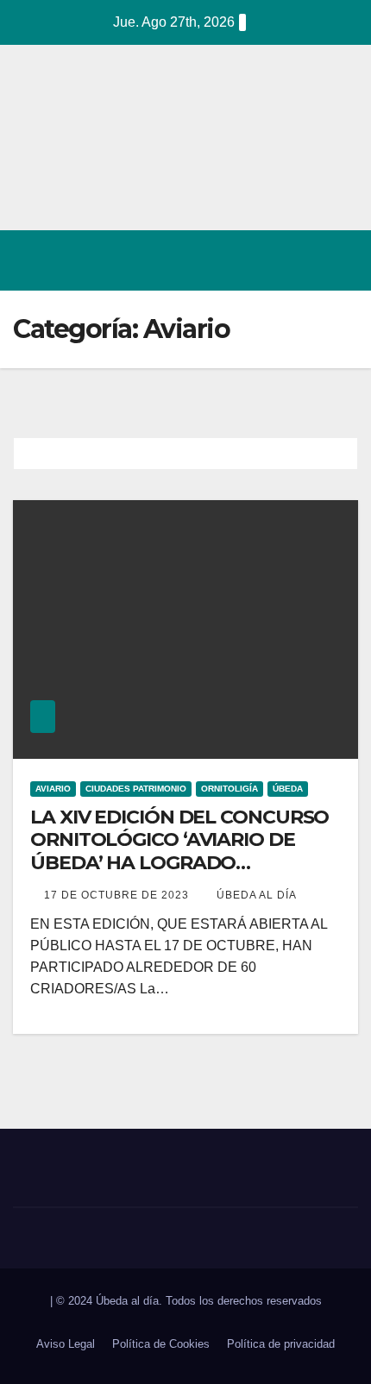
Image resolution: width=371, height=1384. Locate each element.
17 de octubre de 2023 (118, 895)
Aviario (53, 788)
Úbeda (288, 788)
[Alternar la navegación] (340, 260)
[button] (270, 260)
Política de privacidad (281, 1343)
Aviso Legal (65, 1343)
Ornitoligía (229, 788)
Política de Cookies (161, 1343)
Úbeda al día (257, 895)
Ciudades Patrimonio (135, 788)
